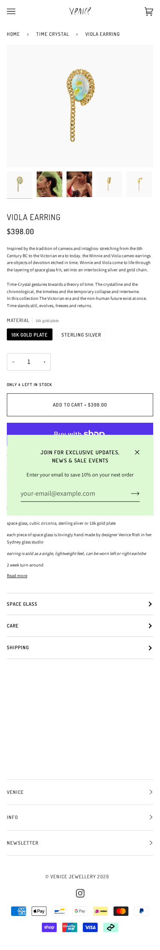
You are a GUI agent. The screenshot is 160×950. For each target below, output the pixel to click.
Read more (17, 575)
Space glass (22, 604)
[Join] (128, 493)
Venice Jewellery (73, 876)
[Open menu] (19, 11)
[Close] (140, 448)
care (13, 625)
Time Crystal (52, 34)
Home (13, 34)
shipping (18, 647)
